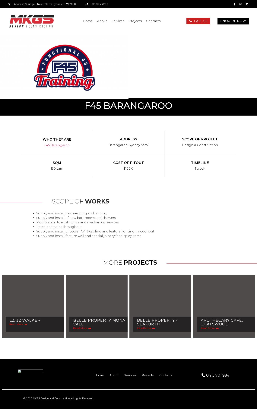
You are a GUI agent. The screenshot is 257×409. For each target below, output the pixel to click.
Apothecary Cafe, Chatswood (222, 322)
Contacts (153, 21)
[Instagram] (240, 4)
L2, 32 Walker (24, 320)
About (102, 21)
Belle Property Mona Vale (99, 322)
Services (118, 21)
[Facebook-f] (234, 4)
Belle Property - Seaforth (157, 322)
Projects (135, 21)
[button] (198, 21)
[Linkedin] (246, 4)
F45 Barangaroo (57, 145)
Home (88, 21)
